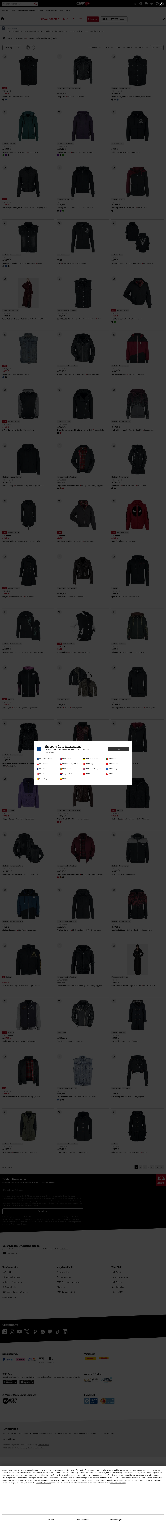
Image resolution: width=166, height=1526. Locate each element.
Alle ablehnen (83, 1520)
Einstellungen (116, 1519)
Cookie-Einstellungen (43, 1483)
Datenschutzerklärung (118, 1483)
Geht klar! (50, 1520)
